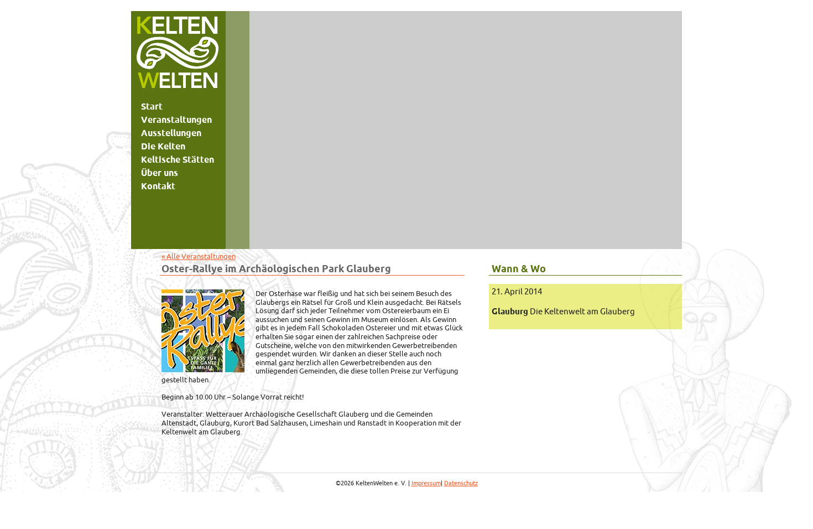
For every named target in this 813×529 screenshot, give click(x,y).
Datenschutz (461, 483)
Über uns (159, 173)
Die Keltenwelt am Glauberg (563, 311)
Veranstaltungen (176, 120)
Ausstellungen (171, 133)
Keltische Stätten (177, 159)
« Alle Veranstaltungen (198, 256)
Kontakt (158, 186)
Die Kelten (163, 146)
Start (152, 106)
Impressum (426, 483)
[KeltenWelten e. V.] (177, 55)
